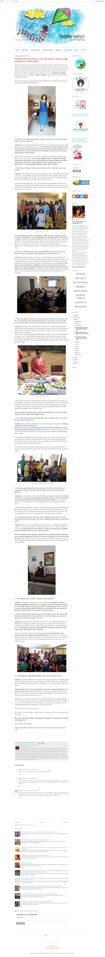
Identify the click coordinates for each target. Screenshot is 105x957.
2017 (75, 357)
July (76, 344)
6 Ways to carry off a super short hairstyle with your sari (35, 855)
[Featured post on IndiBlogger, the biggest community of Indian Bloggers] (81, 185)
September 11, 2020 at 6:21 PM (31, 790)
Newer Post (18, 822)
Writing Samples (48, 50)
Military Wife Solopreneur (24, 745)
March (76, 352)
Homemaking (80, 286)
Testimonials (68, 50)
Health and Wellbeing (80, 282)
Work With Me (35, 50)
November (77, 321)
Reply (19, 773)
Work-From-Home (35, 745)
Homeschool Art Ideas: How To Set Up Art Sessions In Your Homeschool (39, 832)
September (78, 325)
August (77, 342)
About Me (25, 50)
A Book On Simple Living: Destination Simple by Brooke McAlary (36, 901)
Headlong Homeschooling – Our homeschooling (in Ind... (81, 329)
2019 (75, 317)
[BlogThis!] (39, 743)
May (76, 348)
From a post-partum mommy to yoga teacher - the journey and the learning (39, 894)
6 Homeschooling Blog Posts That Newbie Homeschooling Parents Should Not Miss (41, 886)
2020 (75, 315)
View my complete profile (78, 266)
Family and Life (80, 278)
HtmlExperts (56, 948)
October (77, 323)
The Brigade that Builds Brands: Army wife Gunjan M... (82, 333)
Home (17, 50)
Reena (20, 778)
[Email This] (38, 743)
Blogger (73, 953)
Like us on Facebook (25, 724)
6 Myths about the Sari (26, 863)
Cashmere (21, 769)
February (77, 354)
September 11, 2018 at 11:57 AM (31, 769)
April (76, 350)
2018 (75, 319)
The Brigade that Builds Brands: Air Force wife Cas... (81, 338)
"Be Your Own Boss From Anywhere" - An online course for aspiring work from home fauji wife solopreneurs (44, 848)
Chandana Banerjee (78, 219)
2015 (75, 361)
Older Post (65, 822)
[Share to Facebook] (42, 743)
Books (76, 50)
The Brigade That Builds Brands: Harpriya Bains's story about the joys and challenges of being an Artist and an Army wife (45, 879)
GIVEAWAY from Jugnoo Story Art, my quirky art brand (35, 839)
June (76, 346)
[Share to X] (41, 743)
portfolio (50, 946)
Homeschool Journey (80, 291)
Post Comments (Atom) (27, 825)
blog (55, 946)
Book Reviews (80, 273)
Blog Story (59, 50)
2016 (75, 359)
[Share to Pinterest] (44, 743)
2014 (75, 363)
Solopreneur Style (81, 302)
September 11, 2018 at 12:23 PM (29, 778)
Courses (83, 50)
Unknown (20, 790)
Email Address (19, 917)
